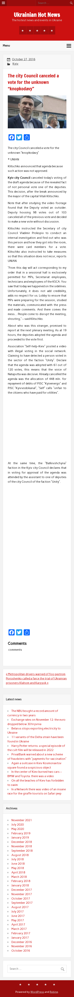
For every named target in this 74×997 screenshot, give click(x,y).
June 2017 (18, 916)
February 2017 (20, 933)
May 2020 (17, 829)
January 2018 (20, 885)
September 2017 (22, 903)
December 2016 (21, 942)
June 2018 (18, 863)
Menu (6, 45)
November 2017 (21, 894)
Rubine (54, 991)
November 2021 (21, 820)
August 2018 (20, 855)
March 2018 (19, 877)
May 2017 (17, 920)
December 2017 (21, 890)
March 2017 (19, 929)
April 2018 (18, 872)
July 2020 (17, 824)
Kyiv (15, 63)
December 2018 (21, 842)
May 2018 (17, 868)
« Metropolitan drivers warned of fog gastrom (35, 674)
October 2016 (20, 950)
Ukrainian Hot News (37, 14)
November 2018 (21, 846)
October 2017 (20, 898)
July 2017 (17, 911)
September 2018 (22, 850)
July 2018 (17, 859)
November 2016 (21, 946)
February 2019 (20, 833)
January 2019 (20, 837)
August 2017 (20, 907)
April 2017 (18, 924)
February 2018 (20, 881)
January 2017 (20, 937)
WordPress (37, 991)
